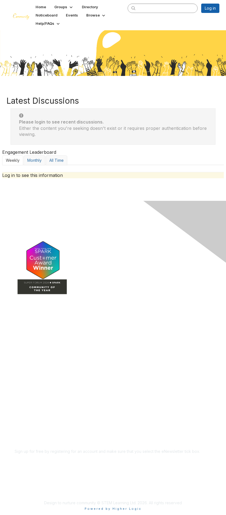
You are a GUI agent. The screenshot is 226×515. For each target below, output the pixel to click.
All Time (56, 160)
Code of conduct (30, 410)
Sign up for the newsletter (38, 459)
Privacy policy (27, 421)
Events (21, 352)
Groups (21, 336)
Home (20, 328)
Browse (21, 360)
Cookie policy (27, 426)
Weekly (13, 160)
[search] (133, 8)
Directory (23, 344)
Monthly (34, 160)
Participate (24, 369)
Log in (210, 8)
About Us (23, 405)
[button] (64, 7)
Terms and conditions (34, 416)
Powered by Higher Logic (113, 509)
